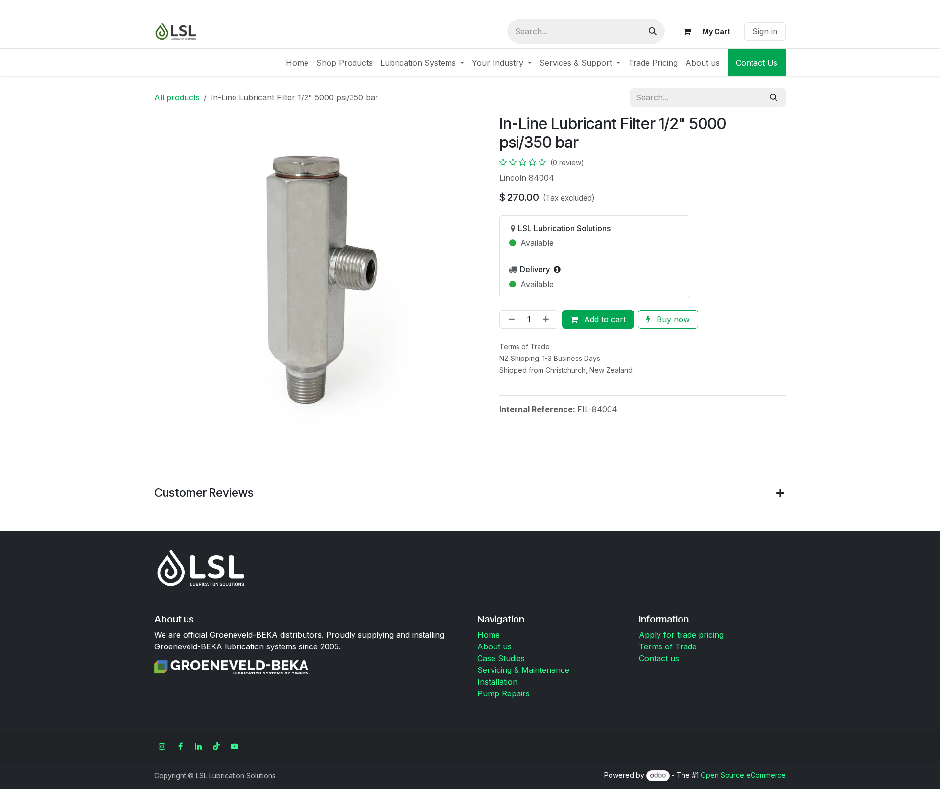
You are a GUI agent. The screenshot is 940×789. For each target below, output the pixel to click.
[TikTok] (216, 746)
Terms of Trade (668, 646)
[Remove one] (509, 319)
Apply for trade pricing (681, 635)
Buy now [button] (672, 319)
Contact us (659, 658)
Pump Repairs (503, 693)
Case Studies (501, 658)
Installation (497, 682)
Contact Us (756, 63)
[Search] (652, 31)
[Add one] (548, 319)
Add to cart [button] (604, 319)
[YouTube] (234, 746)
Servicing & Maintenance (523, 670)
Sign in (764, 31)
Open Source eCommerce (743, 775)
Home (488, 635)
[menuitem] (297, 62)
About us (494, 646)
